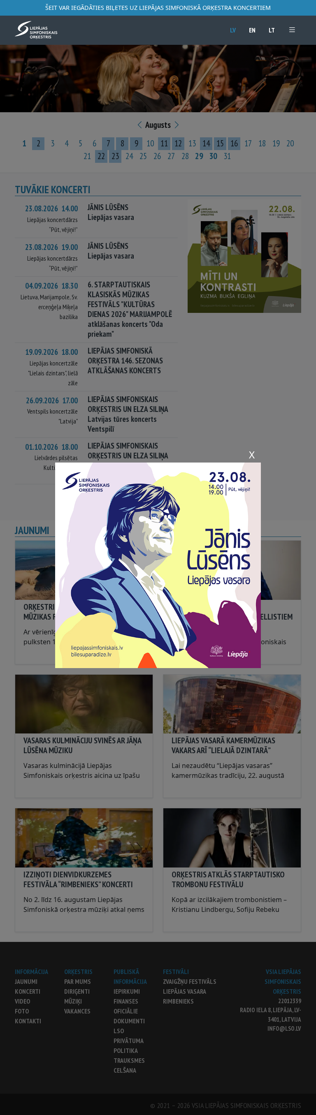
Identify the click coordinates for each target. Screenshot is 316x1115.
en (252, 30)
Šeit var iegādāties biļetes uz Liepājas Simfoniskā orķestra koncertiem (158, 8)
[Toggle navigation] (292, 30)
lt (272, 30)
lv (233, 30)
